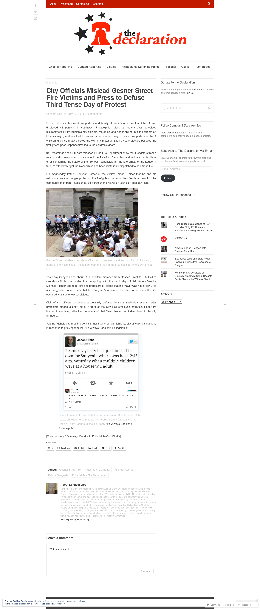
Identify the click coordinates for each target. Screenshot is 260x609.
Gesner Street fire (70, 469)
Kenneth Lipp (54, 114)
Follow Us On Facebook (176, 194)
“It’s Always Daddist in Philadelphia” (106, 328)
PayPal (189, 92)
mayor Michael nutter (97, 469)
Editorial (171, 66)
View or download (170, 132)
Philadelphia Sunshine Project (140, 66)
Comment (145, 571)
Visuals (111, 66)
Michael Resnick (124, 469)
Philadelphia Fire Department (89, 475)
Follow (167, 178)
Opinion (186, 66)
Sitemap (98, 4)
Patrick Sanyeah (58, 475)
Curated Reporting (89, 66)
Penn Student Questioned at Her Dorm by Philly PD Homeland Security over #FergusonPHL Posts (193, 227)
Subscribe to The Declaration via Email (186, 150)
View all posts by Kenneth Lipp (76, 519)
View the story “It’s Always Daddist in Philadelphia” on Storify (83, 436)
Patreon (198, 89)
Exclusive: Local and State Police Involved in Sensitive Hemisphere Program (193, 262)
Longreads (203, 66)
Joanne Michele (55, 323)
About (53, 4)
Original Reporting (60, 66)
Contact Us (83, 4)
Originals (51, 82)
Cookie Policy (59, 603)
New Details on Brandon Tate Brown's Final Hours (190, 249)
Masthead (67, 4)
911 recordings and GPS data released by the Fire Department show (87, 153)
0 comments (94, 114)
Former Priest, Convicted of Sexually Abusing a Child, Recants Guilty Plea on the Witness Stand (193, 276)
